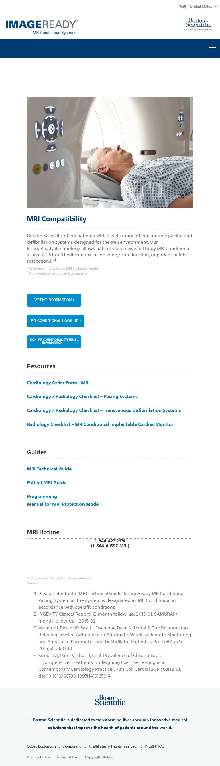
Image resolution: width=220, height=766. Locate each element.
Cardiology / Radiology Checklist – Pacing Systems (82, 396)
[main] (110, 421)
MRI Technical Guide (49, 469)
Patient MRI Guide (46, 482)
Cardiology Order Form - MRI (58, 382)
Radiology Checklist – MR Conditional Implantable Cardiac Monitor (100, 424)
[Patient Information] (110, 300)
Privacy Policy (38, 757)
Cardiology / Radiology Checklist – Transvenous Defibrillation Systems (104, 410)
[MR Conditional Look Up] (110, 321)
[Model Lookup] (110, 344)
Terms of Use (67, 757)
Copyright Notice (99, 757)
